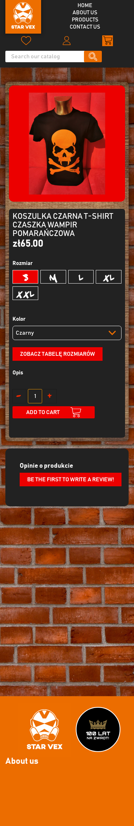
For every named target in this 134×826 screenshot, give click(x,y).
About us (85, 12)
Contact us (85, 27)
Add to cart (43, 412)
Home (85, 5)
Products (85, 20)
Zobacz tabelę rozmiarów (57, 354)
